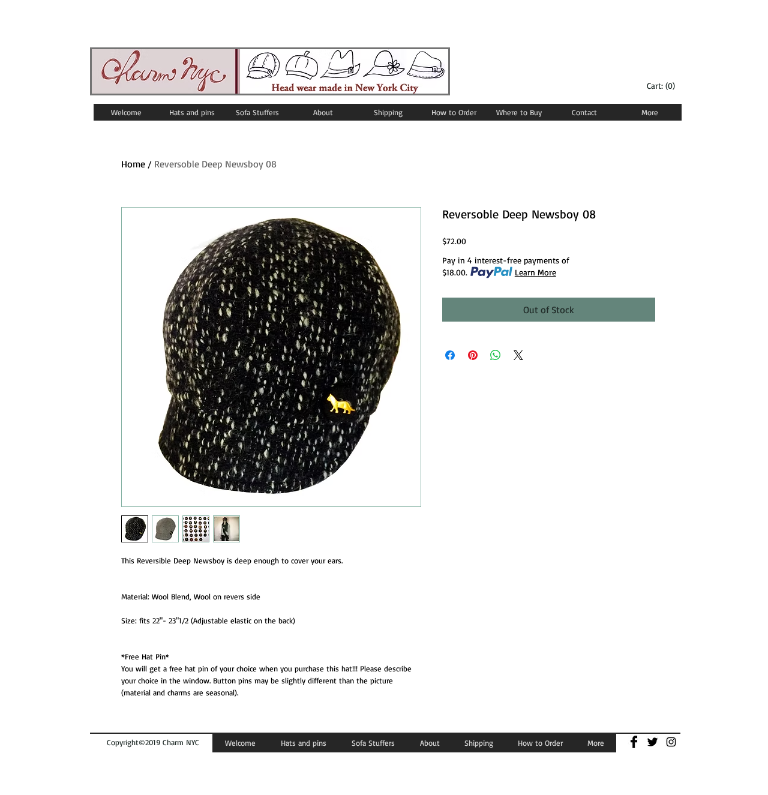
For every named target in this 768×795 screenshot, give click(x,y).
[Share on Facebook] (450, 355)
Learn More (535, 272)
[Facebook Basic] (634, 742)
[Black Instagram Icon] (671, 742)
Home (133, 164)
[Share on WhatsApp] (495, 355)
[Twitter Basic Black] (652, 742)
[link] (662, 86)
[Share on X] (518, 355)
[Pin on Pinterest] (473, 355)
